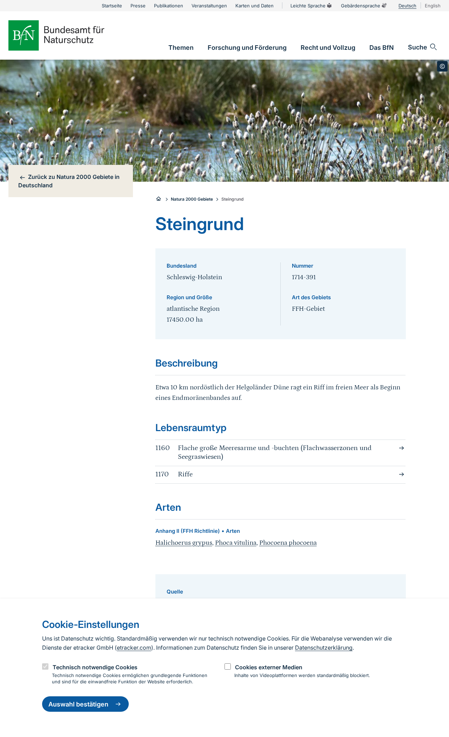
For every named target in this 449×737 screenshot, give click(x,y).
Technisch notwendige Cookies (95, 667)
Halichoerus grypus (183, 543)
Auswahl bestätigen (78, 704)
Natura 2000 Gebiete (192, 199)
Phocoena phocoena (288, 543)
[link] (181, 47)
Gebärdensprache (360, 5)
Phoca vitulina (235, 543)
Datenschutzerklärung (324, 647)
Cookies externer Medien (268, 667)
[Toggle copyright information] (442, 66)
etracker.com (134, 647)
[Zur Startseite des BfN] (68, 35)
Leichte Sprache (308, 5)
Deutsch (407, 5)
